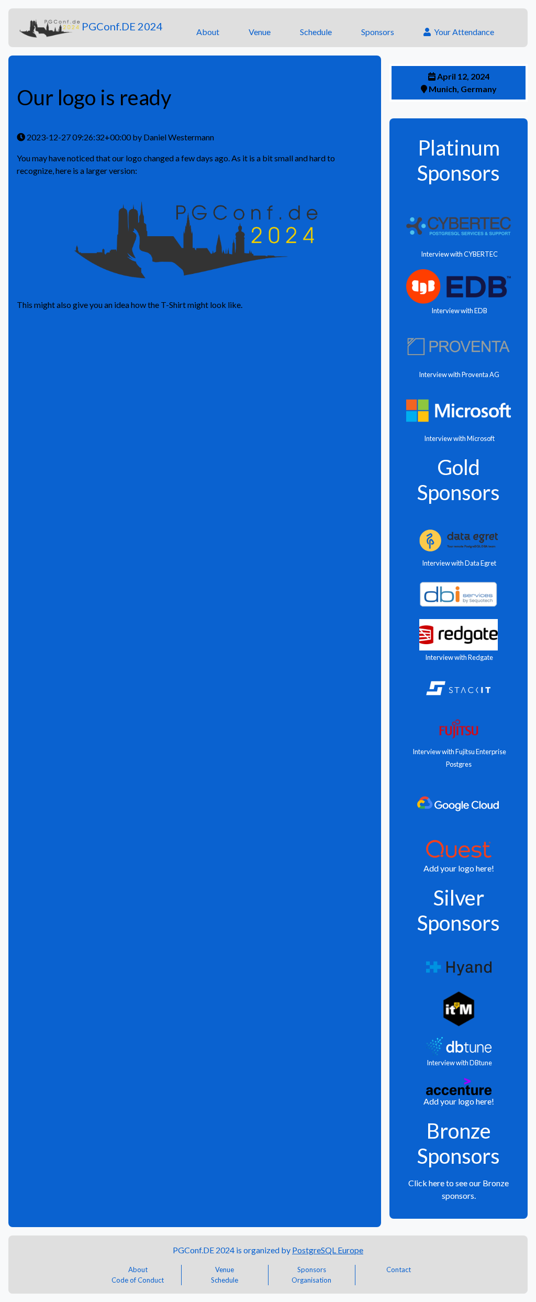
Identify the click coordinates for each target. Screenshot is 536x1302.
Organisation (311, 1280)
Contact (398, 1269)
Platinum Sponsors (458, 160)
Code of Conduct (137, 1280)
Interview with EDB (458, 310)
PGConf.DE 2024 (122, 26)
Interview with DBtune (459, 1062)
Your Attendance (462, 32)
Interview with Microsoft (459, 438)
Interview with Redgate (458, 657)
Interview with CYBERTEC (459, 254)
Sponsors (377, 32)
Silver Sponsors (458, 910)
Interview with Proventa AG (458, 374)
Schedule (316, 32)
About (207, 32)
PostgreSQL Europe (327, 1250)
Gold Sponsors (458, 480)
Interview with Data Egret (458, 563)
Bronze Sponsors (458, 1143)
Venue (260, 32)
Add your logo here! (458, 868)
